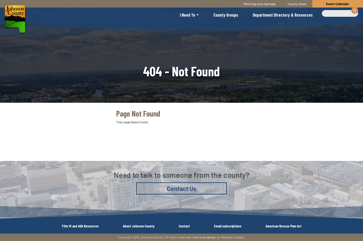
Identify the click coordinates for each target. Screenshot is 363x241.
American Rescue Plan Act (284, 226)
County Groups (225, 15)
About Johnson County (138, 226)
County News (297, 4)
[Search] (354, 10)
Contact (184, 226)
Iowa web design (204, 237)
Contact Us (181, 188)
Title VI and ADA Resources (80, 226)
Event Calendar (337, 4)
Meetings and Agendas (260, 4)
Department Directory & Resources (283, 15)
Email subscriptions (227, 226)
